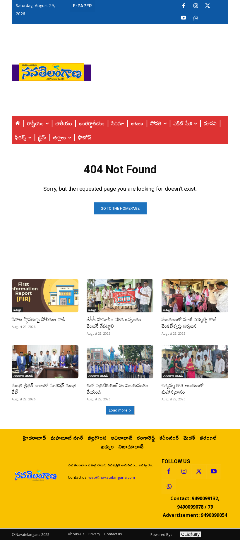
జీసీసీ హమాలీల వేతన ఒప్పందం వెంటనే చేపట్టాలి (114, 322)
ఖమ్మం (17, 310)
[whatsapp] (195, 18)
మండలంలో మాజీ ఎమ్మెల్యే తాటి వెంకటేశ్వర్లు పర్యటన (189, 322)
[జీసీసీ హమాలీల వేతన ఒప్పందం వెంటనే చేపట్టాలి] (120, 295)
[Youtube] (183, 18)
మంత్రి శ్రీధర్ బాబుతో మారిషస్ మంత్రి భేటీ (44, 388)
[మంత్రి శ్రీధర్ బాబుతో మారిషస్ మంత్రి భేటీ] (45, 361)
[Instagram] (195, 6)
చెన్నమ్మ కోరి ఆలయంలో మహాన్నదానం (183, 388)
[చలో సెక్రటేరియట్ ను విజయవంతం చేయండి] (120, 361)
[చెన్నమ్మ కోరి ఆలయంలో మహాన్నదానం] (195, 361)
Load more (118, 410)
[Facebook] (183, 6)
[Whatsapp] (169, 486)
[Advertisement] (165, 71)
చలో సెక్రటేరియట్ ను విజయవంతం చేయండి (117, 388)
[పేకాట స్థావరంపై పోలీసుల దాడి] (45, 295)
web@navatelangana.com (111, 477)
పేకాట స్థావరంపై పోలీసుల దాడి (38, 319)
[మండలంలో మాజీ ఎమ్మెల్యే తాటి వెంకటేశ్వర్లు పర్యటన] (195, 295)
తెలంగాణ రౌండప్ (23, 376)
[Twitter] (207, 6)
